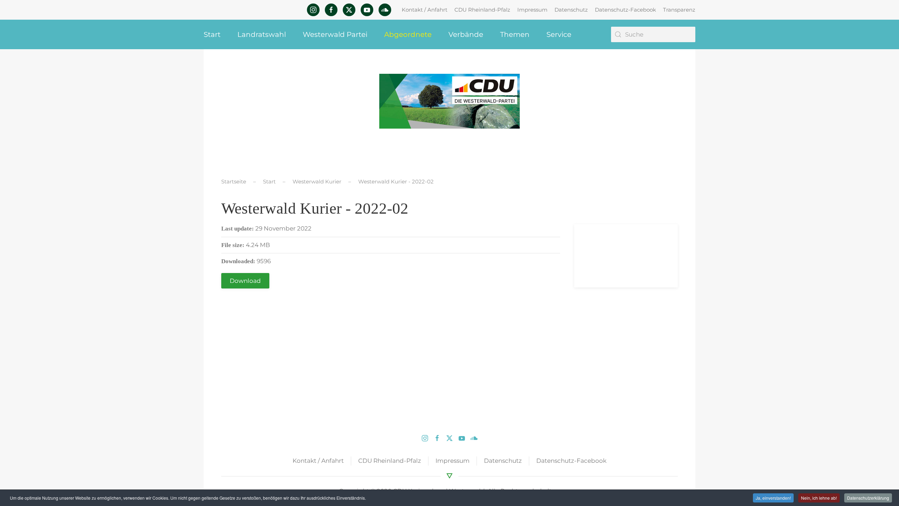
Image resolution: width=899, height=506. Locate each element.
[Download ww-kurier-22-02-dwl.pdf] (605, 255)
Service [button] (558, 34)
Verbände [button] (465, 34)
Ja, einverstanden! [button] (773, 498)
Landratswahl (261, 34)
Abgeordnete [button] (408, 34)
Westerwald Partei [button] (335, 34)
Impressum (532, 9)
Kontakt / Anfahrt (424, 9)
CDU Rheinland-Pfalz (482, 9)
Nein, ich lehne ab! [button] (819, 498)
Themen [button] (515, 34)
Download (245, 280)
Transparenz (679, 9)
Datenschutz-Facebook (625, 9)
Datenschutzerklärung (868, 498)
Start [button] (212, 34)
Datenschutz (571, 9)
